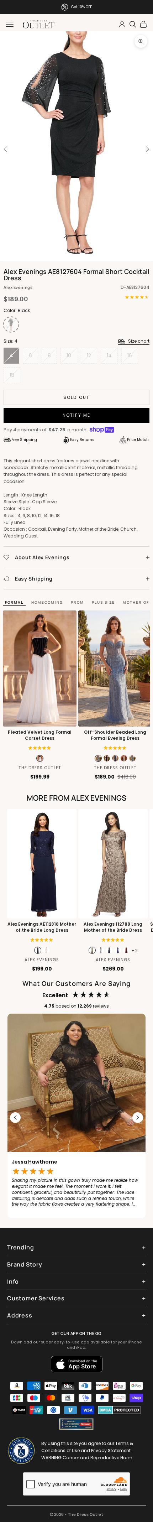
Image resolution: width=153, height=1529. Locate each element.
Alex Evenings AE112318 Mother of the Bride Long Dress (41, 927)
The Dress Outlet (40, 768)
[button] (39, 748)
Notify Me (76, 415)
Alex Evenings (18, 287)
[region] (76, 1117)
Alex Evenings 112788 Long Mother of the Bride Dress (113, 927)
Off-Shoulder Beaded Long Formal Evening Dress (115, 735)
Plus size (103, 602)
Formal (14, 602)
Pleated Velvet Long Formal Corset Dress (40, 735)
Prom (77, 602)
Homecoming (47, 602)
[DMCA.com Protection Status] (119, 1410)
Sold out (76, 397)
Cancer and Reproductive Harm (97, 1458)
